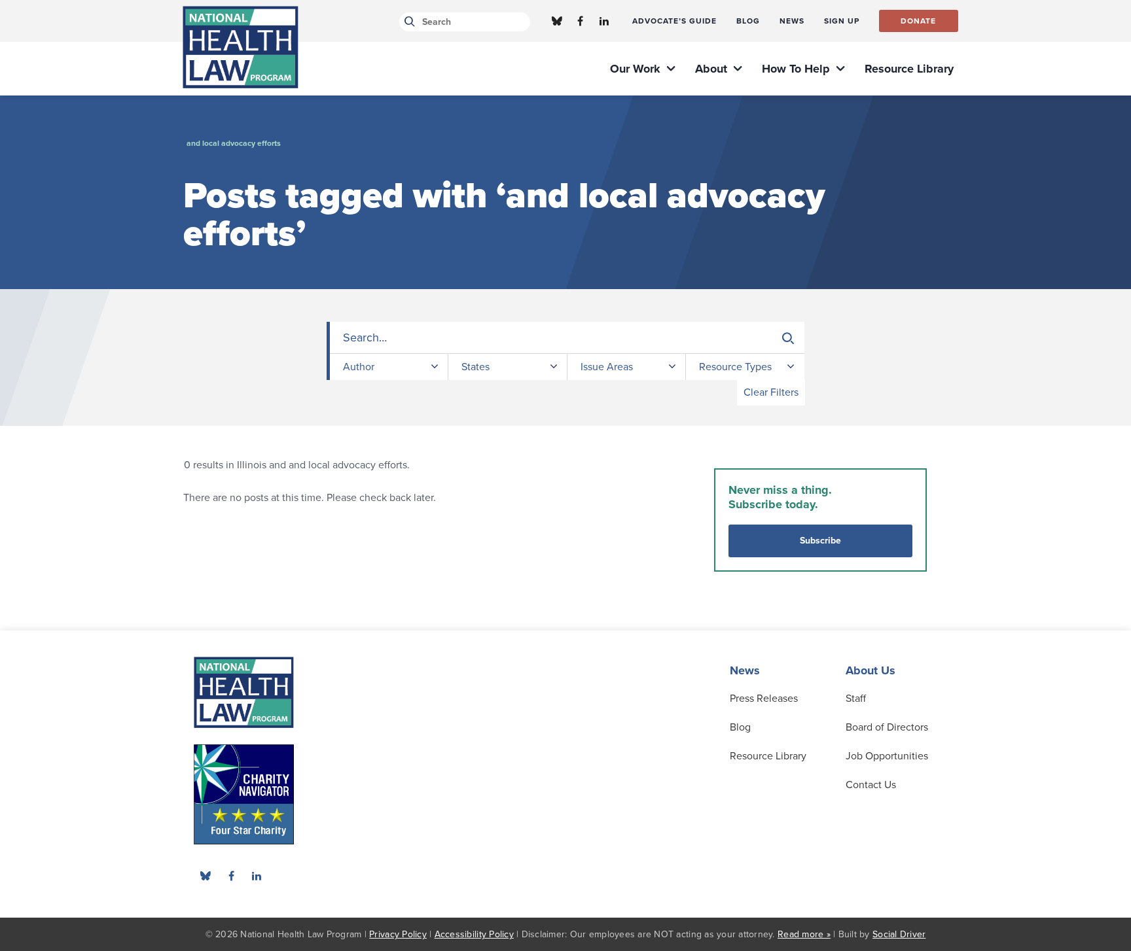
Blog (740, 727)
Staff (856, 698)
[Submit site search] (407, 21)
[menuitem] (674, 21)
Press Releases (764, 698)
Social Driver (898, 934)
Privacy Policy (398, 934)
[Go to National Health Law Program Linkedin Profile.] (604, 21)
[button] (788, 338)
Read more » (804, 934)
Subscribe (820, 540)
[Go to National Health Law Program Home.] (240, 47)
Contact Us (871, 784)
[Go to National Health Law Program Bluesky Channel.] (557, 21)
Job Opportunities (887, 756)
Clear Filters (771, 392)
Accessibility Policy (474, 934)
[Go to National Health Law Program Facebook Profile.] (580, 21)
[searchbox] (567, 338)
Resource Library (768, 756)
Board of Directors (887, 727)
